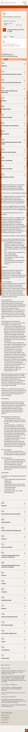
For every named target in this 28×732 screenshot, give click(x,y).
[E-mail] (20, 25)
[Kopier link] (24, 64)
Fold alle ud (24, 59)
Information (7, 665)
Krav (5, 36)
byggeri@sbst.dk (5, 722)
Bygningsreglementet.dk (10, 3)
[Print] (17, 25)
